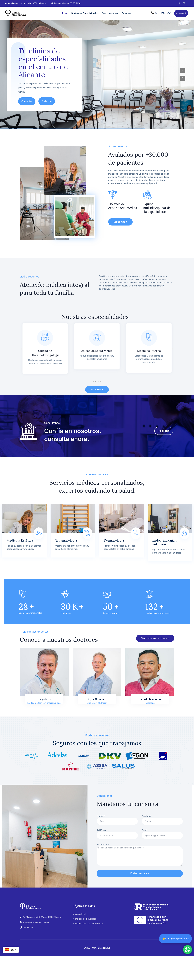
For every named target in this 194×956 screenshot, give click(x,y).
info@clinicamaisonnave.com (36, 922)
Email (144, 830)
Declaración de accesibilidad (89, 923)
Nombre (101, 816)
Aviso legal (80, 914)
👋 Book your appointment (175, 938)
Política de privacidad (85, 918)
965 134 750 (163, 13)
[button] (21, 349)
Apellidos (146, 816)
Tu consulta (103, 844)
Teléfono (101, 830)
